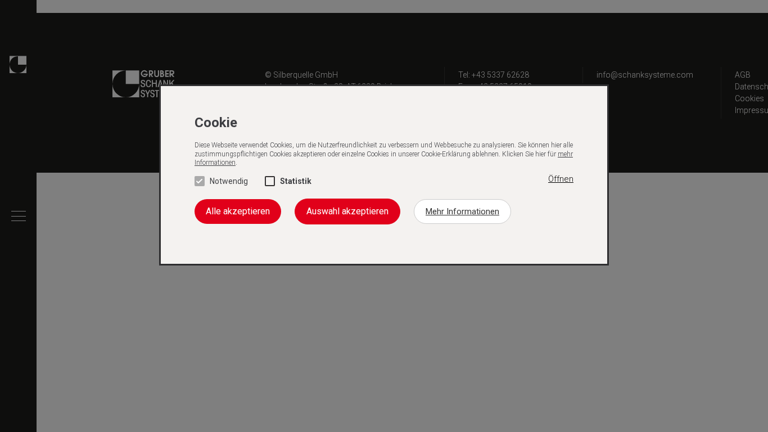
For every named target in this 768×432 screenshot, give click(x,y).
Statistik (295, 181)
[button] (560, 179)
